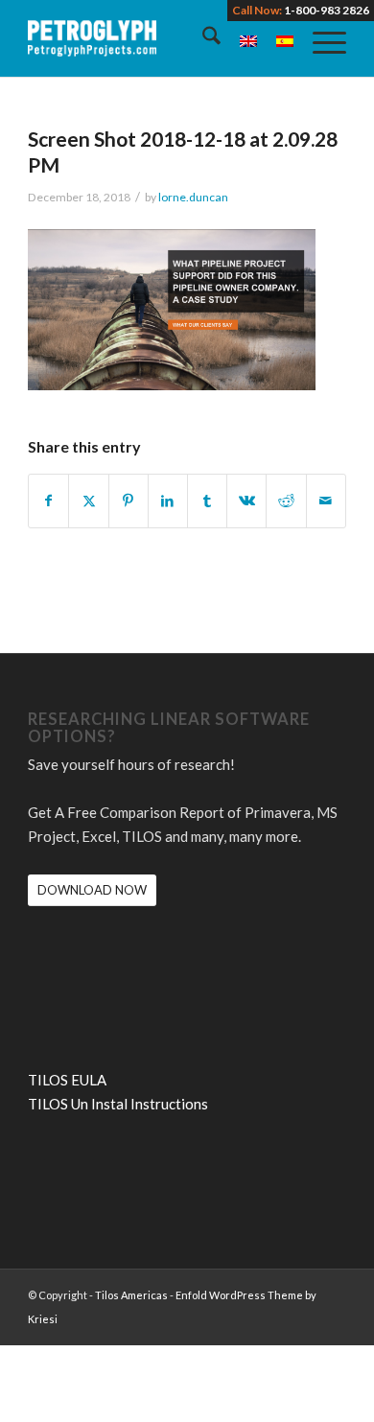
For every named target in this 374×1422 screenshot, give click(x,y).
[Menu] (319, 38)
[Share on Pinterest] (128, 501)
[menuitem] (202, 38)
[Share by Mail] (326, 501)
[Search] (202, 38)
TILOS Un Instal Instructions (118, 1103)
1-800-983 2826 (326, 10)
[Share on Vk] (246, 501)
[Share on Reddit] (286, 501)
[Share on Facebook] (48, 501)
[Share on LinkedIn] (168, 501)
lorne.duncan (193, 197)
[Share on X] (88, 501)
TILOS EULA (67, 1079)
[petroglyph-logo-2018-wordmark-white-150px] (155, 38)
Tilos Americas (131, 1295)
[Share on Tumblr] (207, 501)
